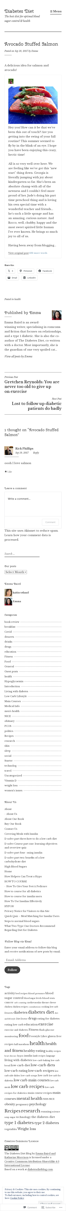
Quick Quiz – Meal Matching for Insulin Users (31, 916)
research (9, 740)
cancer (8, 1002)
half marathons (21, 1044)
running (46, 1111)
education (10, 651)
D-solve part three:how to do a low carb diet (30, 838)
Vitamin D (10, 780)
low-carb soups (29, 1075)
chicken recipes (20, 1007)
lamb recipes (39, 1056)
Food (7, 661)
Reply (36, 452)
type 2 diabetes (46, 1123)
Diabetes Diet (19, 11)
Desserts (8, 1013)
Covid (8, 631)
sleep (7, 750)
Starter (8, 760)
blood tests (48, 998)
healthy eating (34, 1051)
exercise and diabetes (16, 1030)
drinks (8, 641)
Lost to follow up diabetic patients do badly (37, 404)
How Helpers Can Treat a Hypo (23, 876)
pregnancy (22, 1104)
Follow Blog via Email (17, 941)
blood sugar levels (33, 998)
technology (23, 1117)
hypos (20, 1056)
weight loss (11, 785)
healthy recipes (53, 1051)
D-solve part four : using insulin (23, 852)
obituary (9, 721)
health (17, 299)
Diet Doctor (21, 1019)
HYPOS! (9, 906)
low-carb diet (20, 1065)
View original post (18, 253)
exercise (45, 1024)
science (56, 1111)
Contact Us (10, 828)
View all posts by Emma (18, 356)
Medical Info (12, 706)
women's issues (13, 790)
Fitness (8, 656)
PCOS (7, 726)
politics (8, 731)
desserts (9, 636)
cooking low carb (49, 1007)
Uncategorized (13, 775)
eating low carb (13, 1024)
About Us (11, 814)
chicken (8, 1007)
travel (7, 770)
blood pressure (36, 993)
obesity (9, 1104)
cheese (53, 1002)
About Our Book (14, 819)
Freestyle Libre (38, 1036)
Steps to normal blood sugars (21, 921)
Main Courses (12, 701)
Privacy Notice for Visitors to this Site (26, 911)
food (24, 1035)
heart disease (10, 1056)
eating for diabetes (48, 1018)
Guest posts (11, 671)
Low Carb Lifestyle (15, 696)
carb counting (20, 1003)
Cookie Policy (17, 1198)
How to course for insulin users (23, 896)
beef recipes (22, 993)
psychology (37, 1104)
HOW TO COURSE (15, 881)
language (50, 1056)
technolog (10, 765)
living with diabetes (18, 1060)
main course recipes (40, 1093)
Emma (34, 51)
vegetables (10, 1129)
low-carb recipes (41, 1071)
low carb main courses (32, 1080)
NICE (7, 716)
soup (6, 1117)
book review (11, 621)
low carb (43, 1075)
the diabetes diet (43, 1117)
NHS (46, 1099)
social (7, 755)
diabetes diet (41, 1012)
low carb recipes (27, 1086)
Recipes (9, 735)
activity (9, 993)
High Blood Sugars (15, 866)
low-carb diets (43, 1065)
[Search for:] (21, 553)
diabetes (20, 1012)
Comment (50, 522)
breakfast (9, 626)
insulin (28, 1055)
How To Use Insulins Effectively (23, 901)
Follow (12, 970)
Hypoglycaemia (13, 681)
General (9, 666)
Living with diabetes (16, 691)
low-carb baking (41, 1060)
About (8, 809)
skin (6, 745)
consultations (35, 1007)
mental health (29, 1098)
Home (8, 871)
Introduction (12, 686)
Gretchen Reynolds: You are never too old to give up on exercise (31, 385)
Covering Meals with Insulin (21, 833)
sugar (12, 1117)
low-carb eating (16, 1071)
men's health (11, 711)
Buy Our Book (12, 823)
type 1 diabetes (19, 1122)
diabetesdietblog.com (40, 1169)
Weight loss (26, 1129)
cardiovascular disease (38, 1002)
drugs (7, 646)
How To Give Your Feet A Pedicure (26, 886)
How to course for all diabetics (22, 891)
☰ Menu (56, 11)
